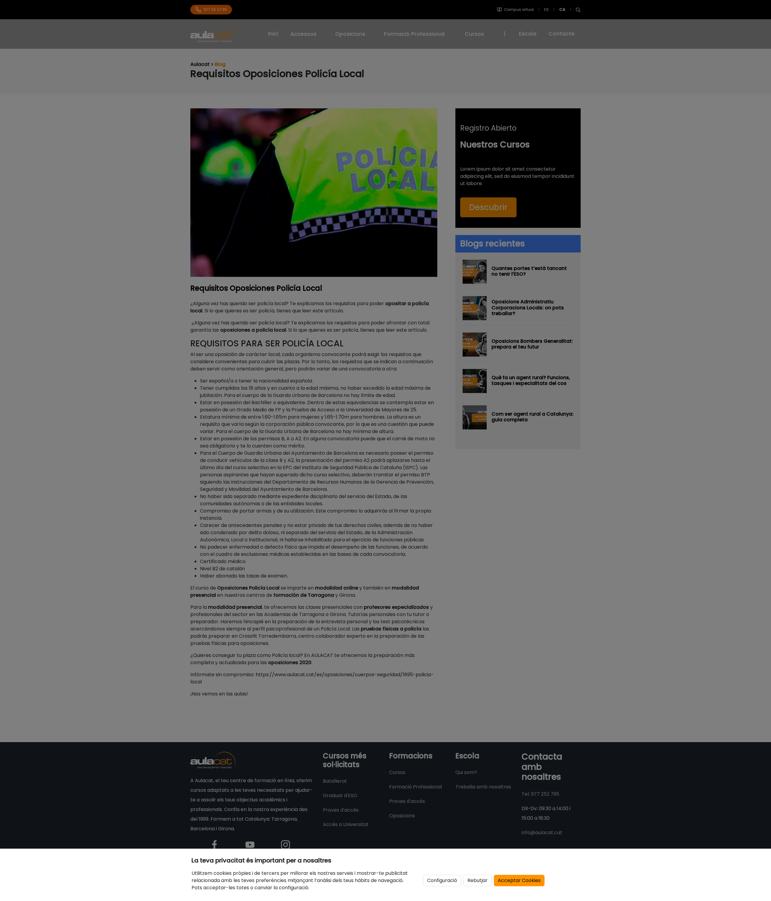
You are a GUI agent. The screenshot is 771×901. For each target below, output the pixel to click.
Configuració (442, 880)
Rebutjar (477, 880)
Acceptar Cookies (519, 880)
